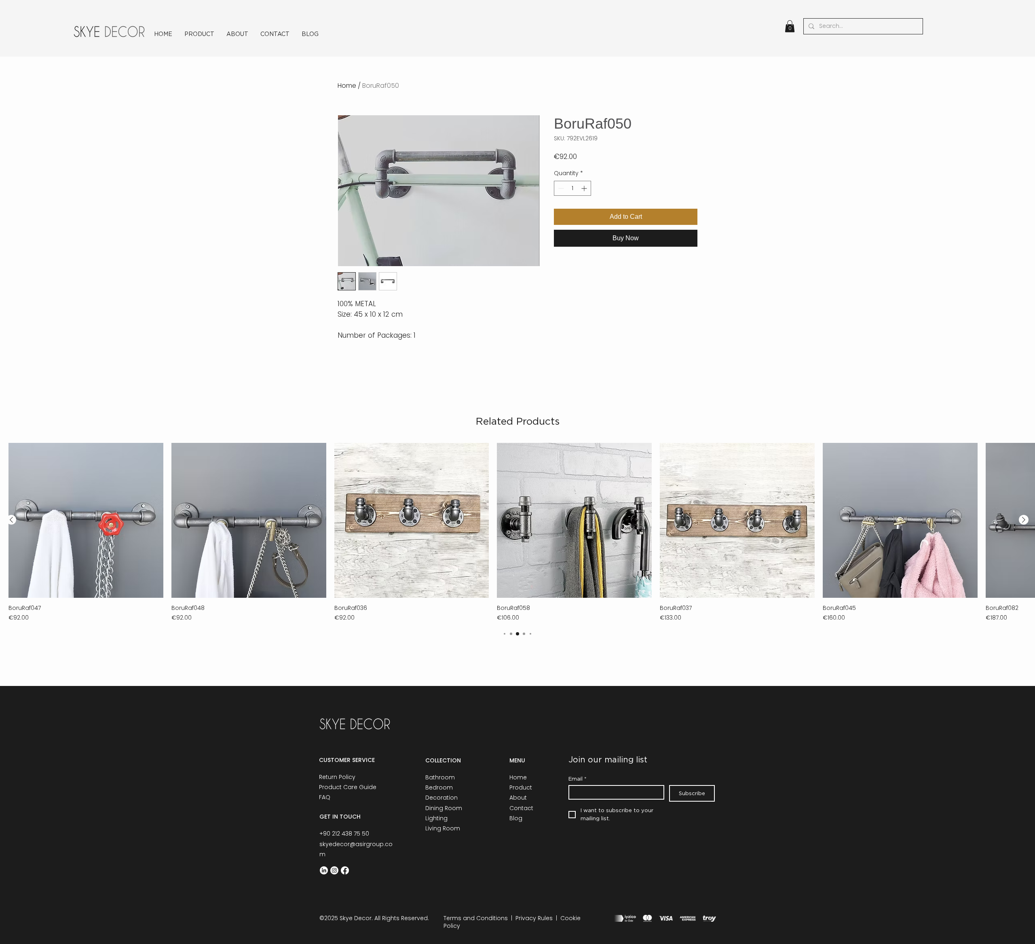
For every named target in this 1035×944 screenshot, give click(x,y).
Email (577, 778)
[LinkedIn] (324, 870)
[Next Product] (1024, 520)
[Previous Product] (11, 520)
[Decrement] (560, 188)
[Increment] (585, 188)
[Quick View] (85, 520)
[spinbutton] (572, 188)
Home (347, 85)
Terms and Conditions (476, 918)
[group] (517, 532)
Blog (515, 818)
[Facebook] (345, 870)
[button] (790, 26)
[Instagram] (334, 870)
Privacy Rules (534, 918)
